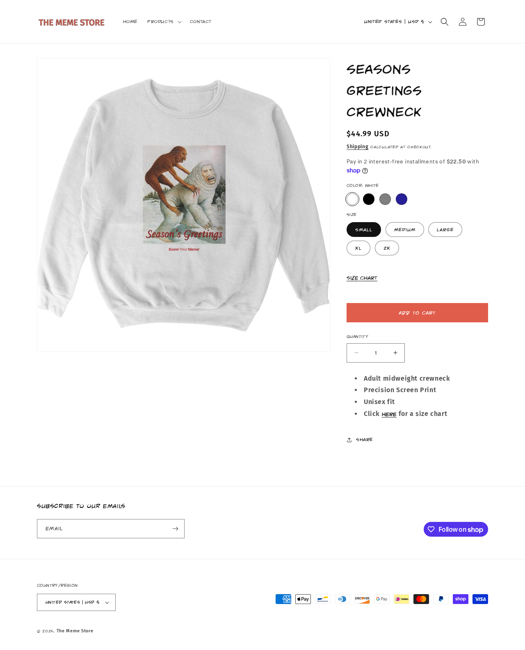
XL (358, 248)
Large (445, 229)
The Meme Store (75, 631)
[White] (352, 199)
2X (386, 248)
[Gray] (385, 199)
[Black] (368, 199)
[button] (163, 21)
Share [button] (364, 439)
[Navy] (401, 199)
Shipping (358, 146)
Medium (404, 229)
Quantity (357, 336)
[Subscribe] (175, 528)
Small (363, 229)
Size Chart (362, 278)
